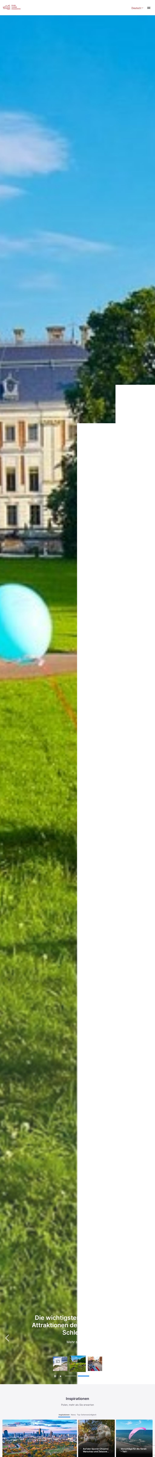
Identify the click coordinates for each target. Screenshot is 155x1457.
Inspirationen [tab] (64, 1415)
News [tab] (73, 1415)
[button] (148, 1338)
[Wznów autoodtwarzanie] (61, 1376)
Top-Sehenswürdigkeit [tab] (86, 1415)
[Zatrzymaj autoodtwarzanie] (55, 1376)
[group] (60, 1364)
